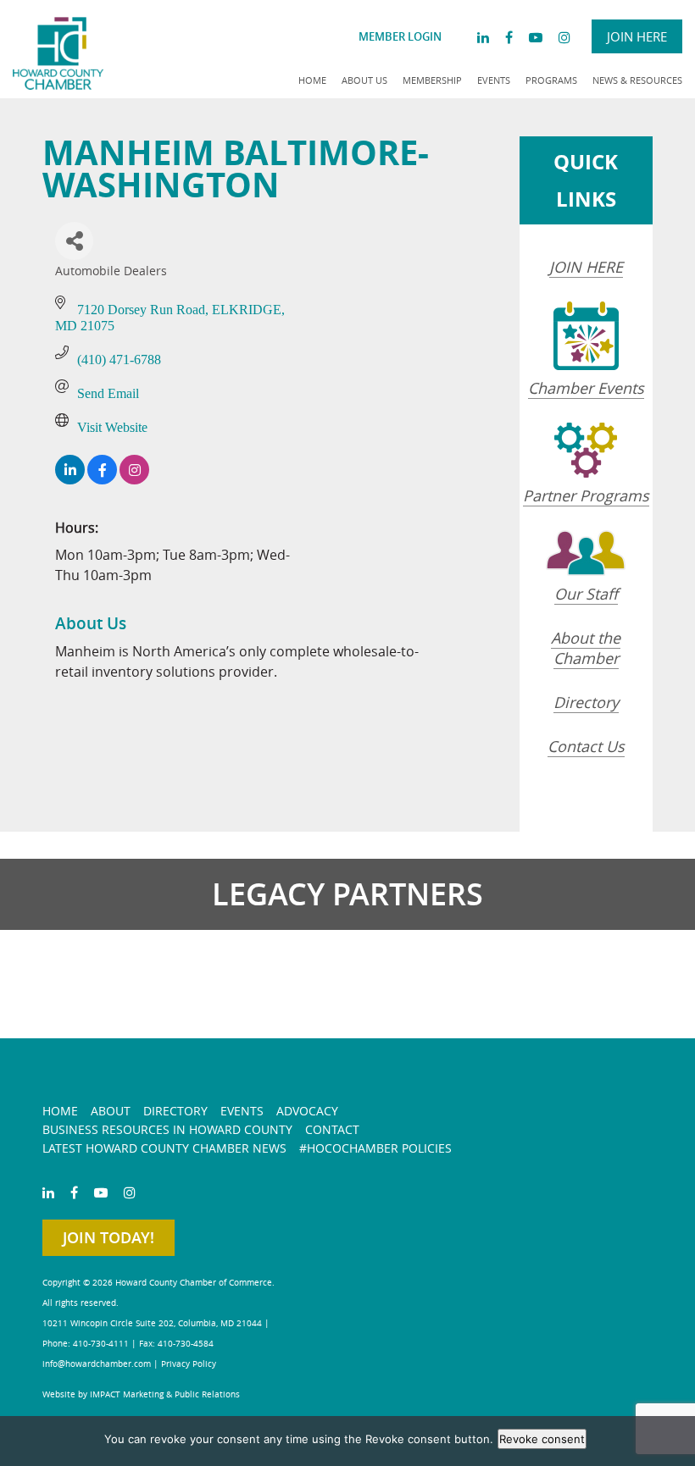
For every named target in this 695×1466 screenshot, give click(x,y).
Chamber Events (586, 388)
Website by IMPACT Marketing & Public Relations (141, 1394)
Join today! (108, 1237)
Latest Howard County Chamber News (164, 1148)
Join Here (637, 36)
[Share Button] (74, 241)
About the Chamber (585, 648)
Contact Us (586, 746)
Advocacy (307, 1111)
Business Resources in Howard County (167, 1129)
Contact (332, 1129)
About (111, 1111)
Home (312, 80)
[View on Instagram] (134, 480)
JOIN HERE (586, 267)
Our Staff (586, 594)
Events (493, 80)
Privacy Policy (188, 1363)
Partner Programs (586, 495)
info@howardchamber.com (96, 1363)
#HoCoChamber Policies (375, 1148)
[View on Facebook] (102, 480)
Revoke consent (542, 1439)
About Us (364, 80)
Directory (586, 702)
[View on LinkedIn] (70, 480)
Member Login (400, 36)
